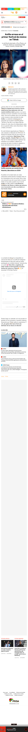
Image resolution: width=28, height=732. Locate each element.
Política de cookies (8, 693)
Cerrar (25, 21)
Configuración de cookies (19, 693)
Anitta (2, 376)
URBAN (22, 9)
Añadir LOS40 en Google (15, 100)
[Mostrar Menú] (2, 12)
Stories (22, 663)
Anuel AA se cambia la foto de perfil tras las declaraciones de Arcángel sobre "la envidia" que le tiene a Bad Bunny (20, 652)
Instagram (5, 663)
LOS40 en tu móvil (9, 695)
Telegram (18, 83)
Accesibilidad (12, 692)
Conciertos (15, 30)
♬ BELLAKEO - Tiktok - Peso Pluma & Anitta (13, 211)
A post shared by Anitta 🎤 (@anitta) (14, 306)
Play (26, 729)
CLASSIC (10, 9)
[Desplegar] (14, 724)
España (3, 17)
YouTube (11, 663)
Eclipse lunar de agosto (19, 27)
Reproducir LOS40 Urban (24, 194)
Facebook (9, 83)
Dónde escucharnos (19, 695)
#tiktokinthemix (6, 207)
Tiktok (21, 131)
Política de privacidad (20, 692)
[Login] (26, 12)
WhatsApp (15, 83)
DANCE (16, 9)
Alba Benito (11, 87)
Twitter (12, 83)
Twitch (20, 663)
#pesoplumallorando (7, 205)
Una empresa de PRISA (14, 700)
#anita (15, 205)
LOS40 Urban (4, 30)
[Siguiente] (26, 27)
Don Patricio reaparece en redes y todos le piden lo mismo (7, 650)
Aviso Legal (5, 692)
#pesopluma (15, 203)
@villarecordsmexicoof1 (7, 202)
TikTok (6, 376)
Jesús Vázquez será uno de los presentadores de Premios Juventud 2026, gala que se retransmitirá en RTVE (13, 360)
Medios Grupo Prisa (14, 703)
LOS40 (3, 9)
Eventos (10, 30)
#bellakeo (21, 203)
